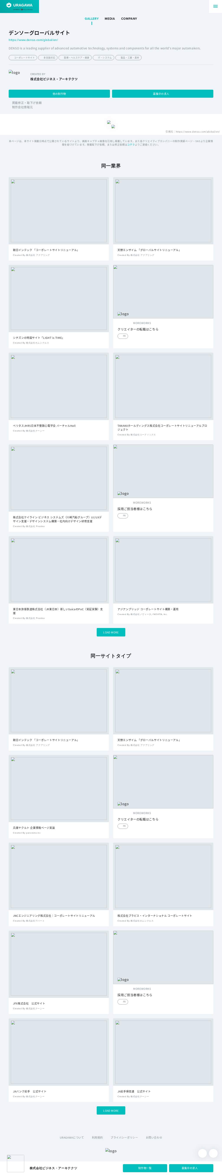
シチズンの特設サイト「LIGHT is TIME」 (39, 337)
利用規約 (97, 1137)
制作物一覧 (145, 1168)
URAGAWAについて (72, 1137)
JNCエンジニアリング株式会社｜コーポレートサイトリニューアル (54, 915)
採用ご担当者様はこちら (135, 509)
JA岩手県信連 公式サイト (134, 1091)
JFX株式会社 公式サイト (29, 1003)
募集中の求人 (161, 94)
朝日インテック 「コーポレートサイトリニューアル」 (46, 250)
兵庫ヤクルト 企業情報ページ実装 (34, 827)
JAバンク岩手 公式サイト (29, 1091)
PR (124, 336)
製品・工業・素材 (130, 57)
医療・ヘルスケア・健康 (76, 57)
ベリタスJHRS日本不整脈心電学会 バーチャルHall (44, 425)
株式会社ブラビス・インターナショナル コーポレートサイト (155, 915)
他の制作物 (59, 94)
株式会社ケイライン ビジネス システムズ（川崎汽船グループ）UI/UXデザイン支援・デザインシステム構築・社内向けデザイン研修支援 (57, 519)
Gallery (92, 18)
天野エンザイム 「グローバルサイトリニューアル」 (149, 250)
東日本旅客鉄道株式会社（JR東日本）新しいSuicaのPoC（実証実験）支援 (58, 611)
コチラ (131, 144)
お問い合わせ (154, 1137)
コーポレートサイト (24, 57)
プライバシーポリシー (124, 1137)
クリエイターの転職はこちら (138, 329)
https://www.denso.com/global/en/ (33, 40)
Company (129, 18)
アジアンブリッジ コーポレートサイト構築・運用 (148, 609)
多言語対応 (49, 57)
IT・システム (105, 57)
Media (110, 18)
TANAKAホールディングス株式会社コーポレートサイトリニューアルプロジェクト (162, 427)
